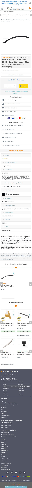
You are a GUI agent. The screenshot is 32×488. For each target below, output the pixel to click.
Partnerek (3, 417)
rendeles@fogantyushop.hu (10, 374)
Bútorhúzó (3, 452)
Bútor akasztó (4, 450)
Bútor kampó (4, 446)
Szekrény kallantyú (5, 469)
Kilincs (2, 455)
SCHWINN (6, 57)
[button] (16, 100)
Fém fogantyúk (11, 14)
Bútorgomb (4, 461)
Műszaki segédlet (5, 415)
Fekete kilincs (4, 465)
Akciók (4, 14)
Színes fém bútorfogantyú (9, 19)
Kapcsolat (3, 401)
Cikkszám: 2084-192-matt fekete (10, 71)
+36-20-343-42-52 (8, 376)
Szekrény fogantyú (6, 463)
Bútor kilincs (4, 448)
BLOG (2, 442)
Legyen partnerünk (6, 425)
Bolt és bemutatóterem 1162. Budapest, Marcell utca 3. (10, 379)
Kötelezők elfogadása (10, 486)
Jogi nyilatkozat (5, 432)
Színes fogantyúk (20, 14)
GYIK (2, 409)
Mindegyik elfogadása (22, 486)
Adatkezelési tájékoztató (7, 434)
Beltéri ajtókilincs (5, 459)
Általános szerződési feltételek (9, 437)
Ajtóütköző (4, 467)
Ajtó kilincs (3, 457)
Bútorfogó (3, 444)
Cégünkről (3, 407)
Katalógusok (4, 411)
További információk (16, 484)
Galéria (3, 413)
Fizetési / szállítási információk (9, 403)
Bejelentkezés (4, 427)
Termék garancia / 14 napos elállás (10, 405)
